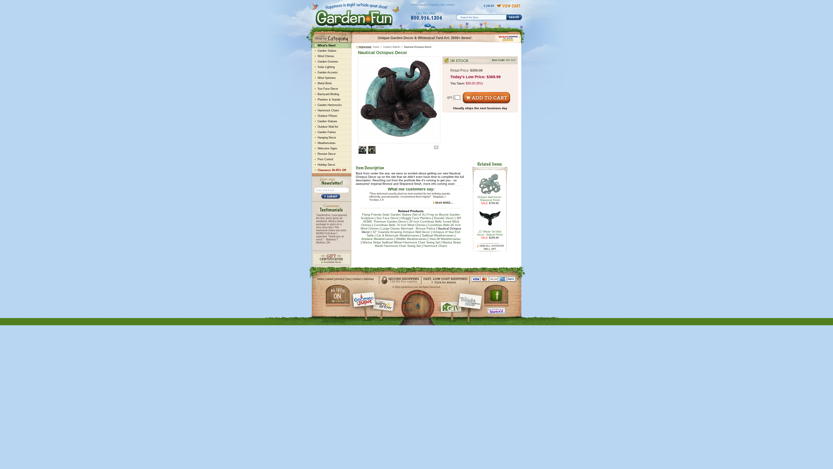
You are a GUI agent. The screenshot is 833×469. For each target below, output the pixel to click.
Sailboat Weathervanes (438, 235)
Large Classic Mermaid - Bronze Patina (408, 228)
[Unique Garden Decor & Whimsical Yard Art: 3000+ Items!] (436, 43)
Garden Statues (327, 121)
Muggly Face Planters (416, 218)
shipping (433, 4)
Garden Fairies (327, 132)
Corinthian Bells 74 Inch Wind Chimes (400, 225)
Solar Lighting (326, 67)
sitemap (369, 279)
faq (442, 4)
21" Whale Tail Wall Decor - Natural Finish (490, 233)
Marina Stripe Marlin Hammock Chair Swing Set (418, 244)
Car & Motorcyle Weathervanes (397, 235)
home (414, 4)
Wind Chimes (326, 56)
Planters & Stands (329, 99)
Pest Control (325, 159)
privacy (339, 279)
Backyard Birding (328, 94)
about (423, 4)
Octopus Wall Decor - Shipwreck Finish (489, 199)
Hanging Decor (327, 137)
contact (450, 4)
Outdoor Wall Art (391, 47)
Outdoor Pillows (327, 115)
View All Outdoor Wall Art (491, 247)
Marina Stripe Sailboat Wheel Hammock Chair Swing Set (401, 242)
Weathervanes (327, 143)
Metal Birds (325, 83)
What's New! (327, 45)
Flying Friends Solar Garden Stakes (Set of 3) (393, 214)
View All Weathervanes (445, 239)
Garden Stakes (327, 50)
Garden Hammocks (330, 105)
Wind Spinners (327, 77)
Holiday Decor (326, 164)
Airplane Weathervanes (377, 239)
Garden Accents (328, 72)
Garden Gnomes (328, 61)
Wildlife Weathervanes (411, 239)
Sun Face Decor (387, 218)
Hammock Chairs (435, 246)
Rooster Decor (444, 218)
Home (376, 47)
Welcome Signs (327, 148)
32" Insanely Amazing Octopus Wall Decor (401, 232)
